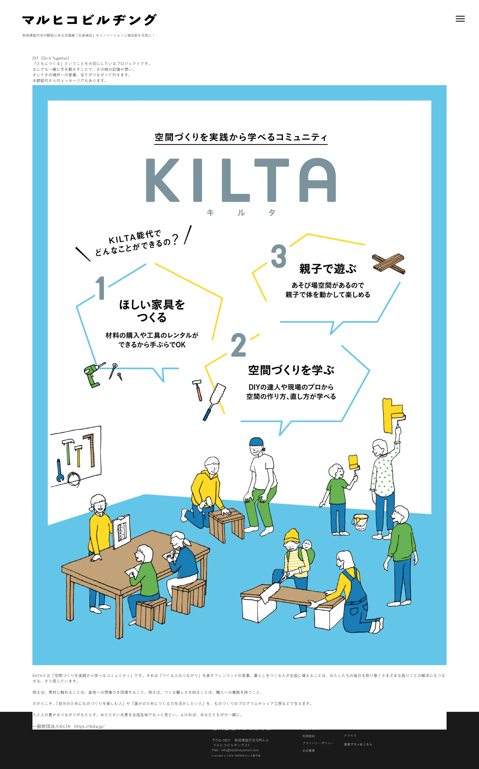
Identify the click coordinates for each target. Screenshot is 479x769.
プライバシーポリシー (318, 743)
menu (460, 19)
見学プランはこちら (358, 744)
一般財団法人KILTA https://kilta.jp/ (68, 726)
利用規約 (308, 736)
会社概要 (308, 751)
